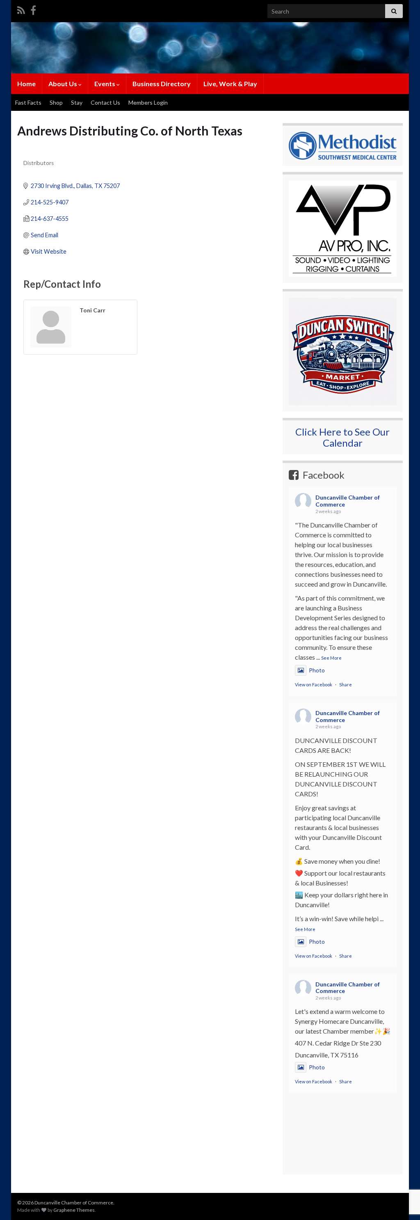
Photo (317, 670)
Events (105, 83)
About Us (63, 83)
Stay (76, 102)
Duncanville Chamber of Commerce (347, 501)
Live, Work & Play (230, 83)
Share (345, 684)
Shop (56, 102)
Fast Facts (28, 102)
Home (26, 83)
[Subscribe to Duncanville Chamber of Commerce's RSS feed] (21, 9)
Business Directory (161, 83)
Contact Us (105, 102)
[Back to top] (401, 1171)
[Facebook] (33, 9)
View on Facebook (313, 684)
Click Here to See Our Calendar (342, 437)
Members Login (148, 102)
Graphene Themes (74, 1210)
